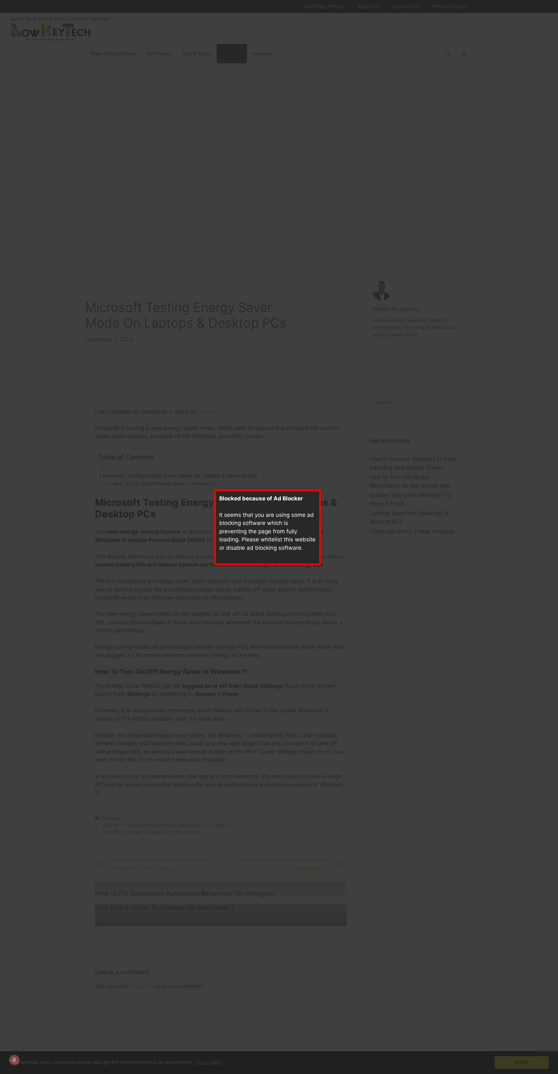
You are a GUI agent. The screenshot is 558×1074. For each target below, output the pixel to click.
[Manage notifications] (14, 1060)
